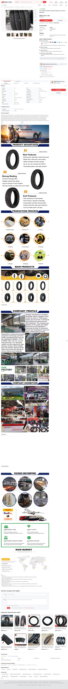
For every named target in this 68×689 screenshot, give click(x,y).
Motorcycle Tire (36, 658)
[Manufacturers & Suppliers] (6, 2)
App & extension (54, 5)
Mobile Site (55, 681)
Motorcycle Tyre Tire (56, 674)
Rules (66, 5)
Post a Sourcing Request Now (28, 607)
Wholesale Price (35, 681)
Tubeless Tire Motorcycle (32, 669)
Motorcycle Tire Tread (23, 669)
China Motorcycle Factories (27, 674)
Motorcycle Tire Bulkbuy (43, 676)
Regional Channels (45, 681)
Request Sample (56, 22)
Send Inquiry (46, 20)
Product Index (51, 681)
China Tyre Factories (5, 674)
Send (8, 607)
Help (49, 5)
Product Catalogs (15, 656)
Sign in (66, 2)
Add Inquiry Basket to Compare (19, 38)
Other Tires (3, 669)
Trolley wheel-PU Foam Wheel (55, 658)
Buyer (44, 5)
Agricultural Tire (15, 669)
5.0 (54, 82)
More (2, 678)
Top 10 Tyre (30, 676)
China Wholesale (30, 681)
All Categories (4, 5)
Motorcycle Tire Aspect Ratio (42, 669)
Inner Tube (19, 658)
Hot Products (9, 681)
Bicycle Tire (9, 669)
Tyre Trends (36, 676)
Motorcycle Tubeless (23, 676)
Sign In (41, 76)
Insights (59, 681)
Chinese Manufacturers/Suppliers (22, 681)
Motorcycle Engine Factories (37, 674)
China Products (14, 681)
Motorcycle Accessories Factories (15, 674)
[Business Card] (65, 85)
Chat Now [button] (61, 20)
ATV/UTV (2, 658)
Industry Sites (40, 681)
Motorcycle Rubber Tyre (47, 674)
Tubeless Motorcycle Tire (14, 676)
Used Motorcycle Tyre (5, 676)
